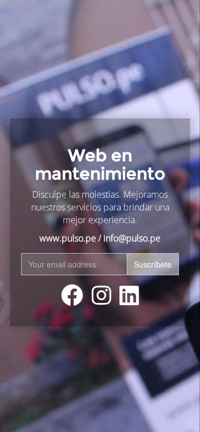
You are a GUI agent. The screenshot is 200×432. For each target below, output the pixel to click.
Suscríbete (153, 264)
